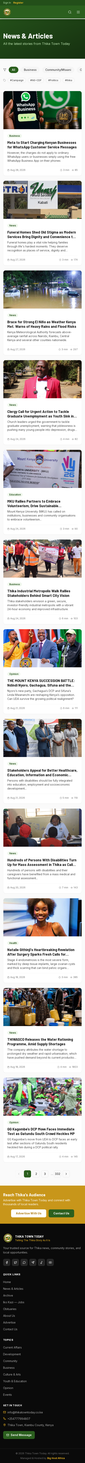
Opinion (8, 1388)
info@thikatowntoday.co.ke (25, 1412)
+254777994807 (19, 1418)
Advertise (9, 1322)
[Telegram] (32, 1262)
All (13, 69)
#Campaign (17, 80)
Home (7, 1282)
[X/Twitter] (15, 1262)
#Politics (53, 80)
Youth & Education (15, 1381)
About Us (9, 1315)
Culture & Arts (12, 1374)
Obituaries (9, 1309)
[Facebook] (6, 1262)
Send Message (21, 1435)
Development (12, 1354)
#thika (68, 80)
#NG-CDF (36, 80)
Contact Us (61, 1213)
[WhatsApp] (24, 1262)
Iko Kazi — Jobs (13, 1302)
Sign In (7, 2)
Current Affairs (12, 1347)
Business (30, 69)
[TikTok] (41, 1262)
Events (7, 1394)
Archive (8, 1295)
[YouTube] (50, 1262)
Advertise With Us (29, 1213)
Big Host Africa (56, 1458)
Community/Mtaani (58, 69)
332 (57, 1173)
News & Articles (13, 1288)
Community (10, 1361)
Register (18, 2)
